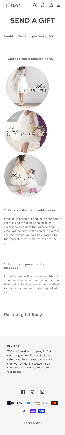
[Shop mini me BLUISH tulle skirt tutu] (25, 196)
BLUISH (37, 423)
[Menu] (59, 5)
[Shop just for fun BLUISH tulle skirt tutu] (28, 108)
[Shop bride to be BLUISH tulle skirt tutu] (26, 152)
